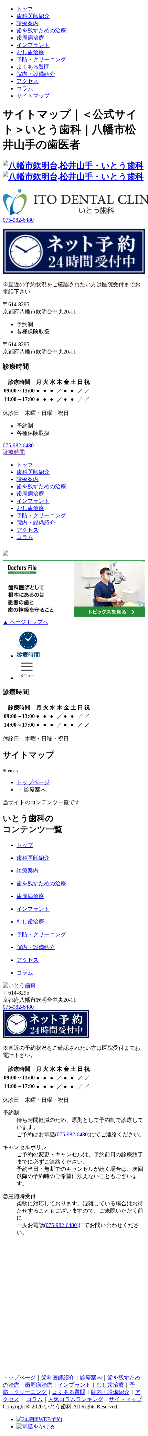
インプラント (33, 45)
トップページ (33, 782)
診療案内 (28, 23)
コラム (25, 973)
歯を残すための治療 (41, 30)
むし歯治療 (30, 52)
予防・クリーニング (41, 934)
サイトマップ (33, 96)
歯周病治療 (30, 38)
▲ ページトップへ (25, 622)
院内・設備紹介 (36, 74)
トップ (25, 9)
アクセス (28, 81)
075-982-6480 (18, 220)
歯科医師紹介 (33, 16)
